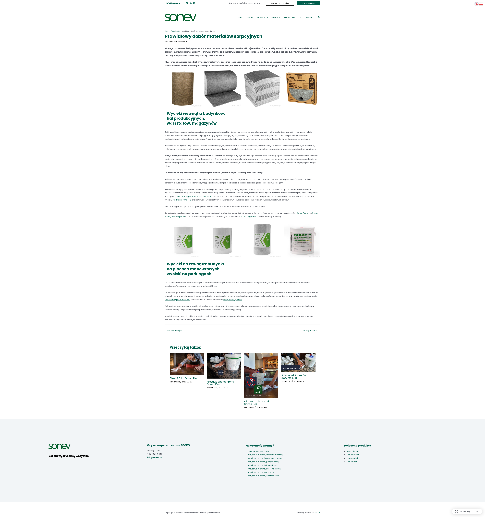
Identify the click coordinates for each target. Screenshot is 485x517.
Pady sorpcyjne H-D (182, 199)
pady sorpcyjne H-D (232, 299)
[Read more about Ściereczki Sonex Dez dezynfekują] (298, 362)
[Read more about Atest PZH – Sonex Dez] (187, 364)
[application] (266, 17)
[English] (477, 3)
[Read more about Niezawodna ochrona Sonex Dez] (224, 365)
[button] (280, 3)
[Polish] (481, 3)
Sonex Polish (352, 458)
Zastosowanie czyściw (258, 451)
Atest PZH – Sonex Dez (184, 378)
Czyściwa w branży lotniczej (261, 472)
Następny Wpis (312, 330)
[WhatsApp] (190, 3)
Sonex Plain (352, 461)
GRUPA (317, 513)
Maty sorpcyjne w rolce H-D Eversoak (194, 196)
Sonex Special (178, 216)
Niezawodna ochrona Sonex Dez (220, 383)
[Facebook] (187, 3)
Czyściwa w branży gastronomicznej (265, 458)
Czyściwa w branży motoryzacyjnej (264, 468)
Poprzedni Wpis (173, 330)
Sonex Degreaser (249, 216)
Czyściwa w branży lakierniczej (262, 465)
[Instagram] (194, 3)
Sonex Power (303, 213)
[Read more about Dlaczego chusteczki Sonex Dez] (261, 375)
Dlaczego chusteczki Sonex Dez (257, 403)
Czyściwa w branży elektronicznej (263, 475)
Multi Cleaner (353, 451)
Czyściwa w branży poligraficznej (263, 461)
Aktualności (170, 41)
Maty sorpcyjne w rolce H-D (177, 299)
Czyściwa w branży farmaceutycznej (265, 454)
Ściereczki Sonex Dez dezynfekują (294, 377)
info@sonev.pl (154, 457)
